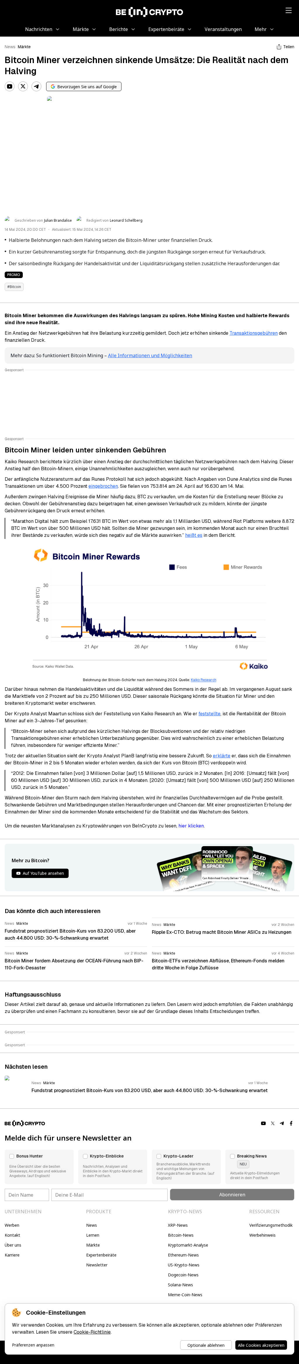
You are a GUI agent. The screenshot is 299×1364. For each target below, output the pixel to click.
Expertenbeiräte (101, 1255)
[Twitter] (23, 86)
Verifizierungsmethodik (271, 1225)
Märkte (24, 46)
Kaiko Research (203, 680)
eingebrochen (103, 486)
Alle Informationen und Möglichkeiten (150, 355)
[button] (39, 1167)
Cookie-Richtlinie (92, 1332)
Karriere (12, 1255)
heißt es (193, 535)
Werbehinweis (262, 1235)
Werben (12, 1225)
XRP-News (178, 1225)
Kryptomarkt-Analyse (188, 1245)
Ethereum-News (183, 1255)
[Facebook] (291, 1123)
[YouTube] (10, 86)
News (10, 46)
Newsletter (96, 1265)
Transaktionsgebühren (254, 333)
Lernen (92, 1235)
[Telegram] (36, 86)
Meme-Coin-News (185, 1294)
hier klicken (191, 826)
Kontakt (12, 1235)
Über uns (13, 1245)
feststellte (209, 714)
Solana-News (180, 1284)
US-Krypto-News (183, 1265)
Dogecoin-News (183, 1275)
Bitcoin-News (181, 1235)
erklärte (221, 756)
